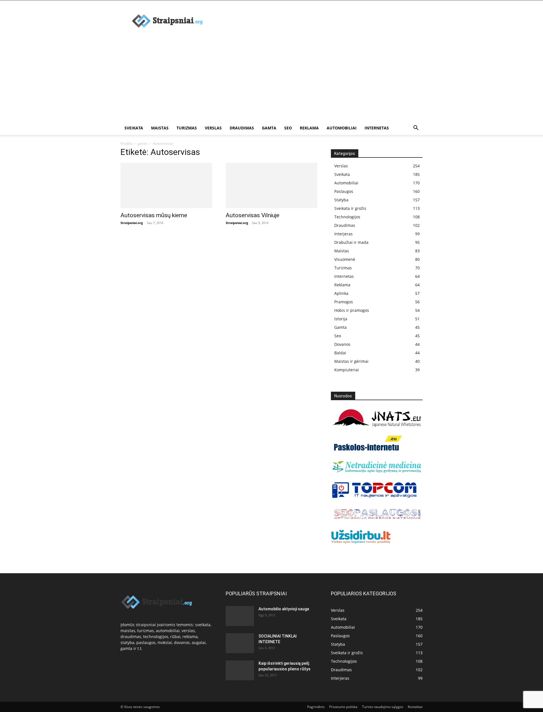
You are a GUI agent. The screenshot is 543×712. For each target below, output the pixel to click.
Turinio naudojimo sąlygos (382, 706)
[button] (416, 128)
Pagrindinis (316, 706)
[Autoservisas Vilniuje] (271, 185)
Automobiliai (342, 128)
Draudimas (242, 128)
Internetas (377, 128)
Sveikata (133, 128)
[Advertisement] (271, 78)
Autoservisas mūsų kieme (153, 215)
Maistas (160, 128)
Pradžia (126, 143)
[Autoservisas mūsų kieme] (166, 185)
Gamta (269, 128)
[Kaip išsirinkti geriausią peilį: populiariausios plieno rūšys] (240, 670)
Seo (288, 128)
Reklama (309, 128)
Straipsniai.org (131, 223)
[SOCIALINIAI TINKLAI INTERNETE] (240, 643)
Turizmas (186, 128)
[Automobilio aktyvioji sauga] (240, 616)
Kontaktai (415, 706)
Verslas (213, 128)
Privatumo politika (343, 706)
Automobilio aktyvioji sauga (283, 609)
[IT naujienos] (374, 497)
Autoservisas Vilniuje (252, 215)
